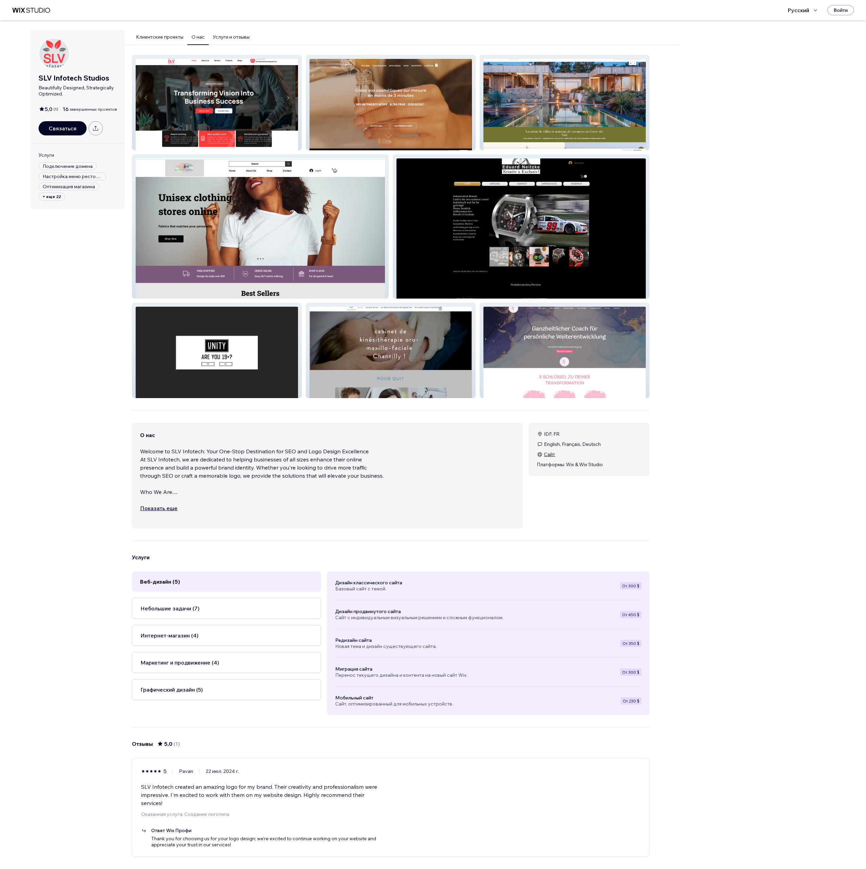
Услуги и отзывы (231, 37)
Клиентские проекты (159, 37)
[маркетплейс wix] (31, 10)
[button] (217, 102)
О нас (198, 37)
